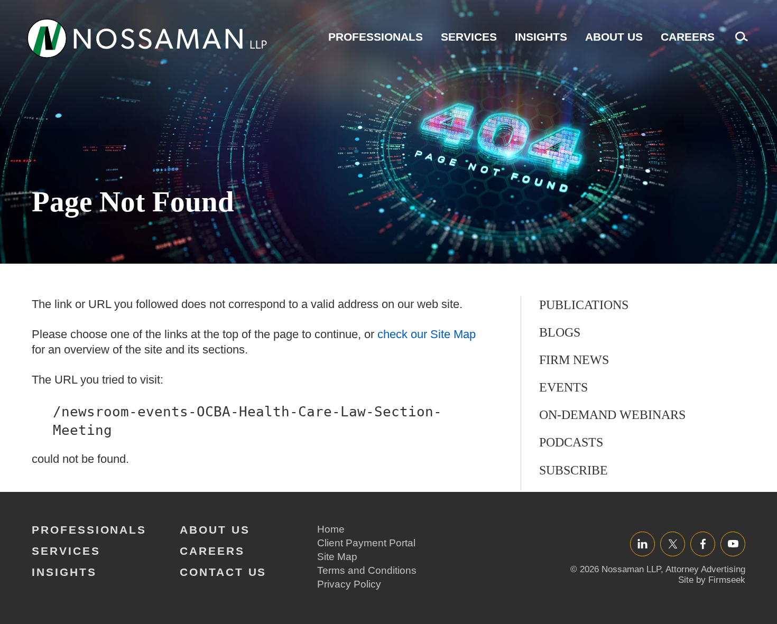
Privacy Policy (349, 584)
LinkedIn (642, 543)
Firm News (574, 360)
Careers (688, 37)
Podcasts (571, 442)
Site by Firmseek (711, 580)
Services (469, 37)
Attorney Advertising (705, 569)
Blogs (559, 332)
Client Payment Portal (366, 542)
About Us (614, 37)
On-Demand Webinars (612, 415)
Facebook (702, 543)
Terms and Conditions (367, 570)
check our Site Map (426, 334)
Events (563, 387)
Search (739, 42)
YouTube (732, 543)
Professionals (375, 37)
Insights (541, 37)
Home (331, 529)
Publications (583, 305)
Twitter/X (672, 543)
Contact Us (223, 572)
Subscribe (573, 470)
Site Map (337, 556)
